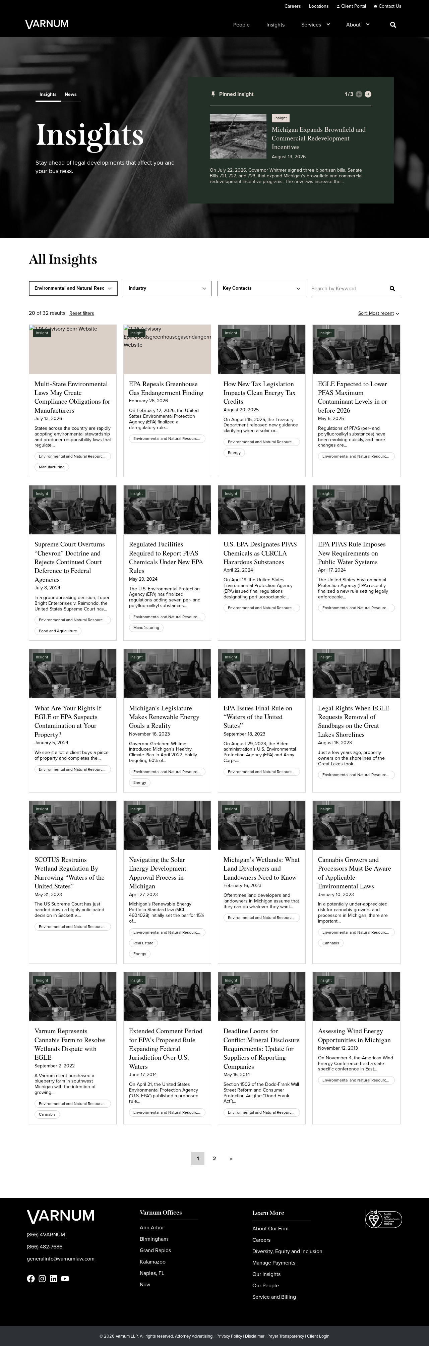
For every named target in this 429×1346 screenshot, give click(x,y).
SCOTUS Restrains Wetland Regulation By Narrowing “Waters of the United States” (70, 872)
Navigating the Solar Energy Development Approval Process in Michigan (157, 872)
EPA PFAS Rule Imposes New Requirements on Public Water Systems (352, 552)
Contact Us (390, 6)
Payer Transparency (285, 1336)
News (71, 95)
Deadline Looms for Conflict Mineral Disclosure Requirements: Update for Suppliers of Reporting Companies (262, 1048)
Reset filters (81, 313)
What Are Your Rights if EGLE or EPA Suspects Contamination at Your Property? (68, 721)
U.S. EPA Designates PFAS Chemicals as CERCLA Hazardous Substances (260, 552)
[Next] (368, 94)
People (241, 24)
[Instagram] (42, 1279)
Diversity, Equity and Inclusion (287, 1251)
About (353, 24)
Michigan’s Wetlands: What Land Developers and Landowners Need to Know (262, 868)
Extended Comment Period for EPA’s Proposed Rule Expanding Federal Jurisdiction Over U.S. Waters (165, 1048)
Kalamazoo (153, 1262)
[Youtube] (65, 1279)
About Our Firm (270, 1228)
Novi (145, 1284)
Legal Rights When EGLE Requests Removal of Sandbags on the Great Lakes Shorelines (353, 721)
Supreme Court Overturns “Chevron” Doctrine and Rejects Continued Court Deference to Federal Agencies (70, 561)
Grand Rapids (155, 1250)
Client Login (318, 1336)
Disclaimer (254, 1336)
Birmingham (154, 1239)
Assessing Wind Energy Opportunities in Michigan (354, 1035)
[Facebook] (31, 1279)
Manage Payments (273, 1263)
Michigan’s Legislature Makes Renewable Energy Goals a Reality (164, 716)
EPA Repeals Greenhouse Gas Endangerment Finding (166, 388)
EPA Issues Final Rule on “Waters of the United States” (258, 716)
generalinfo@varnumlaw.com (61, 1259)
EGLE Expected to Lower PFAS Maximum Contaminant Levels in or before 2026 (352, 397)
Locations (319, 6)
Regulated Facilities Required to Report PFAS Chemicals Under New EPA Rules (166, 557)
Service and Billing (274, 1297)
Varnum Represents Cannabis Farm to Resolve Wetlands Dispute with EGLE (70, 1044)
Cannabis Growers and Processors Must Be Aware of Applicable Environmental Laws (354, 872)
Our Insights (266, 1274)
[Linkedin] (54, 1279)
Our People (265, 1285)
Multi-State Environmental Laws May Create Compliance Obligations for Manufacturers (72, 397)
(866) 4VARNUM (46, 1234)
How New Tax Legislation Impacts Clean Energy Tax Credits (260, 392)
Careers (293, 6)
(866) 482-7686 (44, 1246)
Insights (275, 24)
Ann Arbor (152, 1227)
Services (311, 24)
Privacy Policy (229, 1336)
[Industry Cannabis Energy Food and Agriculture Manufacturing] (167, 288)
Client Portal (353, 6)
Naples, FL (152, 1273)
